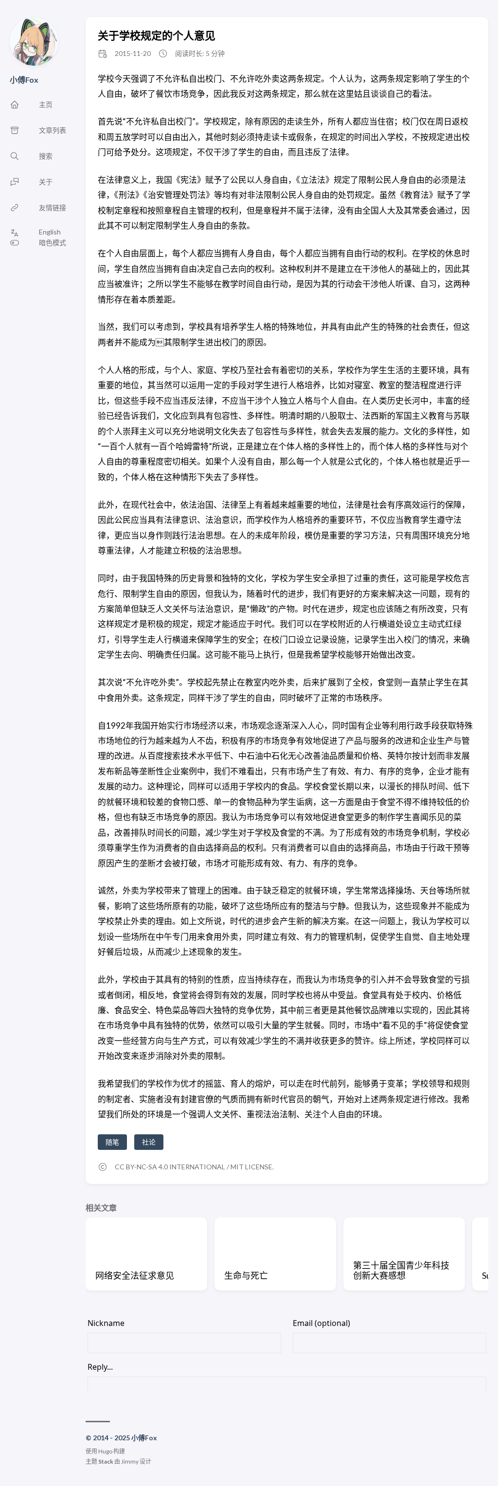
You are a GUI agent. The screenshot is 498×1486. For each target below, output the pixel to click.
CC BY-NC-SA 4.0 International (170, 1167)
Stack (105, 1461)
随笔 (112, 1142)
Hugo (105, 1451)
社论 (149, 1142)
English (50, 232)
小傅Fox (24, 79)
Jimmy (130, 1461)
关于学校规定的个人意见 (156, 35)
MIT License (251, 1167)
